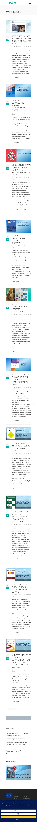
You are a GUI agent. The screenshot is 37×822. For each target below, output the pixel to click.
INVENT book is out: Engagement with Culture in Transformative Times (21, 379)
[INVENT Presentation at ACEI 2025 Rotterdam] (18, 294)
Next (13, 709)
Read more (16, 77)
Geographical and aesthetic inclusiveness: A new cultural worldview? (21, 517)
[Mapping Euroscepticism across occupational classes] (18, 90)
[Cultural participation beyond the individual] (18, 226)
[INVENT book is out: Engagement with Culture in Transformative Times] (18, 364)
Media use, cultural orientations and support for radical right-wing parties (21, 170)
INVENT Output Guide (13, 752)
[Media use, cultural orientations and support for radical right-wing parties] (18, 155)
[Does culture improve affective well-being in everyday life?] (18, 433)
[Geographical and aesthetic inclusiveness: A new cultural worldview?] (18, 502)
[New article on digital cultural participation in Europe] (18, 574)
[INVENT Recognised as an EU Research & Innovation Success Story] (18, 26)
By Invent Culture (18, 46)
